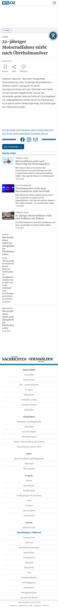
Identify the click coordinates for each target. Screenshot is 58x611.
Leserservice (29, 537)
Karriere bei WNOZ (29, 597)
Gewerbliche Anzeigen (29, 547)
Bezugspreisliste (29, 592)
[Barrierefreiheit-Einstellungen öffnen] (53, 35)
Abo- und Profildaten (29, 385)
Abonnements (29, 527)
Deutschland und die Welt (29, 446)
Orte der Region (29, 431)
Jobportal (29, 562)
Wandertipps (29, 490)
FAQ (29, 572)
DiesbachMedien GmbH (29, 602)
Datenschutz (23, 606)
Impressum (13, 606)
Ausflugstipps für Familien (29, 495)
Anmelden (29, 375)
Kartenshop (29, 485)
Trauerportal (29, 557)
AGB (30, 606)
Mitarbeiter (29, 587)
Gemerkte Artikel (29, 400)
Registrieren (29, 380)
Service (29, 522)
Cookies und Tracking (41, 606)
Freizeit (29, 475)
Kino (29, 500)
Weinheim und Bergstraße (29, 421)
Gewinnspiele (29, 510)
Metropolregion (29, 436)
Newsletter (29, 395)
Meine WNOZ (29, 370)
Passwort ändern (29, 405)
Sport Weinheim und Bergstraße (29, 458)
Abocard (29, 542)
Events (29, 480)
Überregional (29, 468)
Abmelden (29, 410)
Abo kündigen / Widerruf (29, 532)
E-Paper (29, 390)
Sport (29, 454)
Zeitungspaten (29, 582)
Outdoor (29, 505)
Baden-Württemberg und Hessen (29, 441)
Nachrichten (29, 417)
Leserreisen (29, 515)
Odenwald (29, 426)
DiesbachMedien (29, 577)
